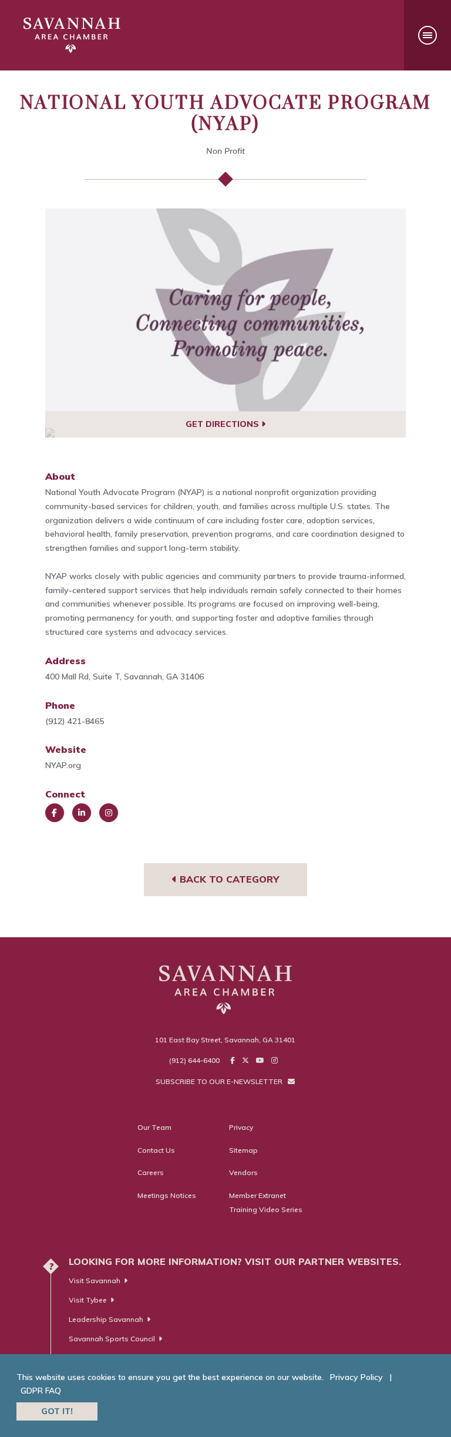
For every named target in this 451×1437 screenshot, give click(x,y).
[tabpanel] (225, 310)
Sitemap (243, 1150)
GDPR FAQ (41, 1390)
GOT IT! (57, 1411)
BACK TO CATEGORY (228, 879)
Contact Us (156, 1150)
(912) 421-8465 (74, 721)
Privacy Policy (356, 1377)
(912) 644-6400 (194, 1060)
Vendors (243, 1172)
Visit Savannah (94, 1280)
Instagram (108, 812)
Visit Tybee (88, 1299)
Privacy (241, 1127)
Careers (150, 1172)
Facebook (54, 812)
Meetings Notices (166, 1195)
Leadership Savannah (106, 1319)
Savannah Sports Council (112, 1338)
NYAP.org (63, 765)
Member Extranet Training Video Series (265, 1202)
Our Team (154, 1127)
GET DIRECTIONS (223, 424)
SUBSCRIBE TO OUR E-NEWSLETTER (220, 1081)
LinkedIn (81, 812)
